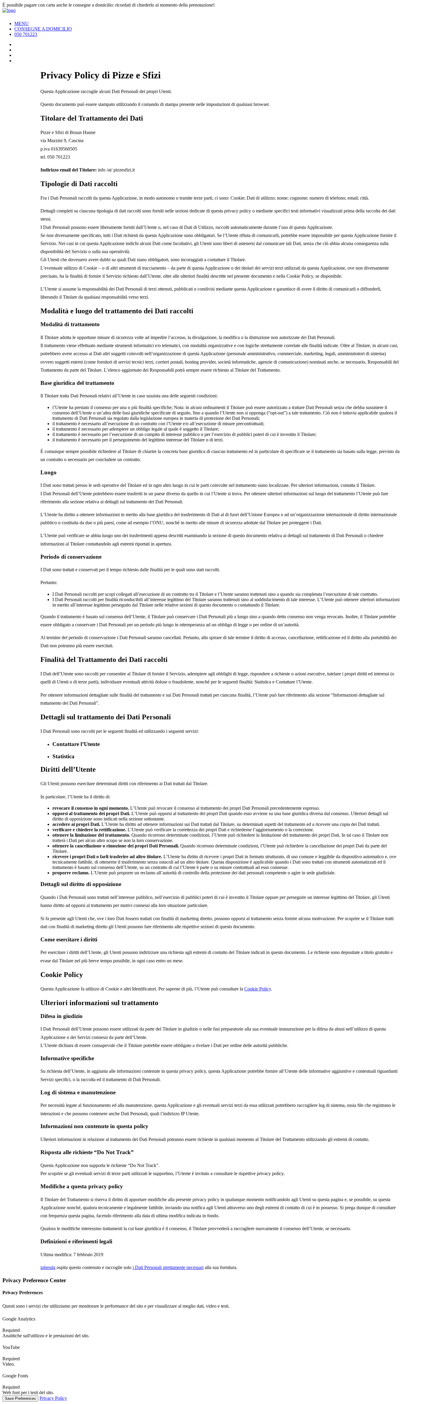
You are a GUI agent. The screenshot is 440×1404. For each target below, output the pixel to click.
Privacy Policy (53, 1398)
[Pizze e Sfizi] (220, 12)
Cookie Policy (257, 988)
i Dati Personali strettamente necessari (168, 1267)
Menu (21, 23)
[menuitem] (226, 23)
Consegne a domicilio (43, 28)
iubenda (47, 1267)
